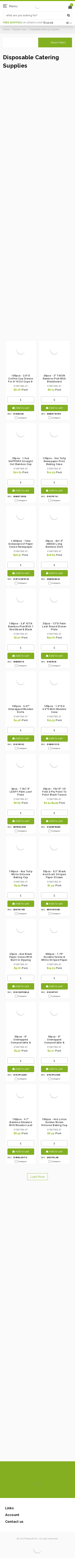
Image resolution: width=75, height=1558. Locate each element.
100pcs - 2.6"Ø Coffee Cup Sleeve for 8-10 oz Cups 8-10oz (20, 379)
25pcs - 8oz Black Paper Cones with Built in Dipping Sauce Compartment (20, 957)
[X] (30, 1492)
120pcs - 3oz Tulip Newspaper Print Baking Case (54, 461)
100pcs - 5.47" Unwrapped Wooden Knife (20, 709)
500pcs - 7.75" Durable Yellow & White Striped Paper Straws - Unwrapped (54, 957)
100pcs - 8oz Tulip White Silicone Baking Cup (20, 874)
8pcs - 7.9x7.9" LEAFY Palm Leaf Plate (21, 791)
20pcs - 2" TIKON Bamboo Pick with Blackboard (54, 378)
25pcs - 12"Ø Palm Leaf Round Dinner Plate (54, 626)
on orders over (28, 22)
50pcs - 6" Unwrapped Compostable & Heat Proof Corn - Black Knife (20, 1040)
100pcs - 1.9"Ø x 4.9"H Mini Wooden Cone (54, 709)
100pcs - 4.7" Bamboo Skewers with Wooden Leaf (20, 1122)
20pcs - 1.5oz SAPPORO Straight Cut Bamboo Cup (20, 461)
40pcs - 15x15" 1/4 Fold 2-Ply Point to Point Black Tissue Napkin (54, 792)
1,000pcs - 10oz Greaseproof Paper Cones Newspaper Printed (20, 544)
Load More (37, 1176)
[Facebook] (24, 1492)
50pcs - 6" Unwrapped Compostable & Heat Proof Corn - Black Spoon (54, 1040)
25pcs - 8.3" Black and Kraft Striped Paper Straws (54, 874)
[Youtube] (49, 1492)
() (70, 23)
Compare (22, 418)
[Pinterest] (43, 1492)
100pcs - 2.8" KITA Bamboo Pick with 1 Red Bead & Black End (20, 626)
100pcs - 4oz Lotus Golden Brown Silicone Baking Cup (54, 1122)
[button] (55, 42)
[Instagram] (36, 1492)
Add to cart (22, 408)
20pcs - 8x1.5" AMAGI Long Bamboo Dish (54, 543)
